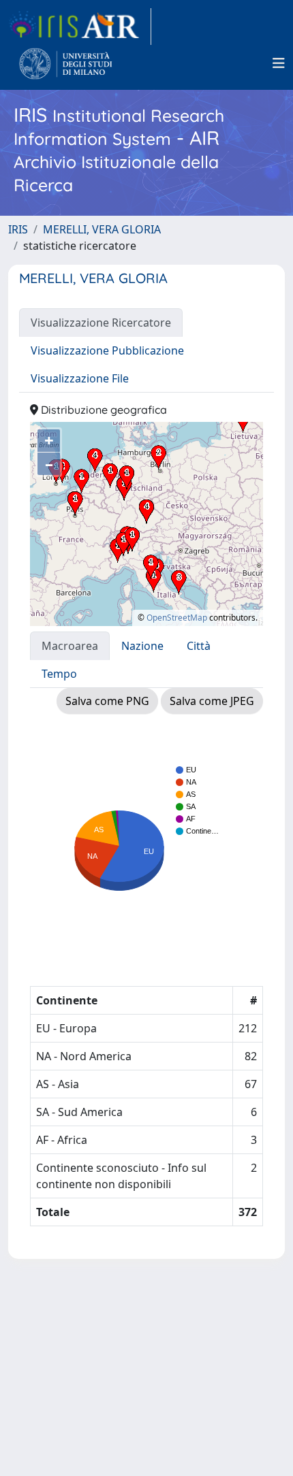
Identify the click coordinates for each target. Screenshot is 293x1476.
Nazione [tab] (142, 645)
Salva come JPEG (212, 700)
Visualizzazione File (80, 378)
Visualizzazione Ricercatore (101, 322)
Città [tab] (199, 645)
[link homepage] (79, 26)
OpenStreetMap (176, 617)
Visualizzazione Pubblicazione (107, 350)
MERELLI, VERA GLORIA (102, 229)
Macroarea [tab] (70, 645)
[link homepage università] (65, 63)
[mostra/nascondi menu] (279, 63)
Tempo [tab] (59, 673)
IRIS (18, 229)
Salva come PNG (107, 700)
